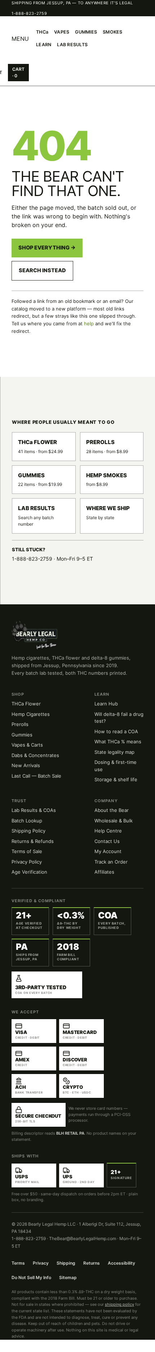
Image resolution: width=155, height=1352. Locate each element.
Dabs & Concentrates (35, 755)
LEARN (43, 44)
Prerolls (20, 724)
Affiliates (104, 872)
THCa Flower (26, 704)
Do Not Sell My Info (31, 1277)
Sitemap (68, 1277)
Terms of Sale (27, 851)
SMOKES (113, 32)
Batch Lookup (27, 820)
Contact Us (107, 841)
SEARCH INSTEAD (42, 270)
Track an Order (111, 862)
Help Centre (108, 831)
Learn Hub (106, 704)
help (89, 323)
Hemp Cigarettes (31, 714)
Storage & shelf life (115, 779)
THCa (42, 32)
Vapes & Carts (27, 745)
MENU (20, 38)
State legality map (114, 752)
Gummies (22, 735)
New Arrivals (26, 765)
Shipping (66, 1263)
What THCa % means (117, 741)
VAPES (61, 32)
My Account (107, 851)
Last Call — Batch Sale (36, 776)
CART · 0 (18, 72)
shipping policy (119, 1304)
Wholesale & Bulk (113, 820)
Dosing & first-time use (115, 765)
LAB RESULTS (72, 44)
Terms (18, 1263)
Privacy (41, 1263)
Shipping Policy (28, 831)
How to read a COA (116, 731)
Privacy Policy (27, 862)
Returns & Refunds (33, 841)
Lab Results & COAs (34, 810)
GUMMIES (86, 32)
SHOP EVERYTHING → (47, 247)
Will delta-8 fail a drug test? (118, 717)
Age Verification (29, 872)
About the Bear (111, 810)
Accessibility (121, 1263)
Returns (91, 1263)
